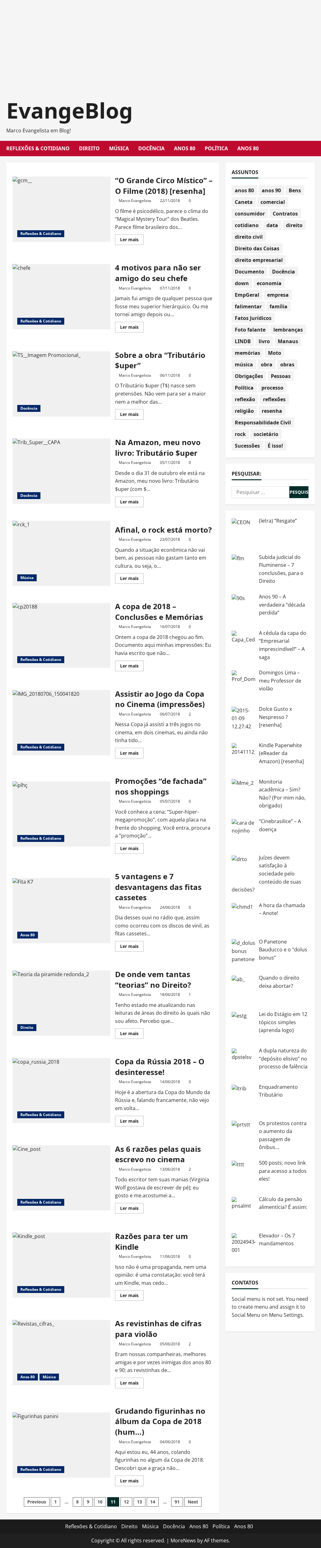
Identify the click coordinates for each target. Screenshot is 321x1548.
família (278, 306)
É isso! (275, 445)
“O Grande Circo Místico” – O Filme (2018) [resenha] (61, 209)
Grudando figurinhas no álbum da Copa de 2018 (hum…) (61, 1445)
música (244, 364)
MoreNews (183, 1540)
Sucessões (247, 445)
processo (272, 387)
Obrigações (249, 376)
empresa (278, 294)
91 (177, 1502)
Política (216, 148)
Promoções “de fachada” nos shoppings (61, 814)
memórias (247, 352)
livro (264, 341)
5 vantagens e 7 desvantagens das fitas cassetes (61, 910)
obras (287, 364)
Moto (274, 352)
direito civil (249, 236)
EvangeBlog (69, 110)
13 (139, 1502)
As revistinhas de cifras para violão (61, 1352)
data (272, 225)
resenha (272, 410)
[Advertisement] (160, 44)
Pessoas (281, 376)
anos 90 (271, 190)
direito (294, 225)
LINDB (243, 341)
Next (193, 1502)
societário (266, 434)
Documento (249, 271)
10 (100, 1502)
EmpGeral (247, 294)
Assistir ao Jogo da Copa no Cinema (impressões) (61, 722)
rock (240, 434)
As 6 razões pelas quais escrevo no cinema (61, 1177)
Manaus (288, 341)
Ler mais (132, 240)
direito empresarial (259, 260)
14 (152, 1502)
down (242, 283)
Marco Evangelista (135, 200)
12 (126, 1502)
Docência (151, 148)
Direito (89, 148)
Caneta (244, 202)
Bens (295, 190)
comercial (272, 202)
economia (269, 283)
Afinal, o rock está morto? (61, 553)
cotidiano (247, 225)
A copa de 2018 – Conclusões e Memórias (61, 635)
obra (266, 364)
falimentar (248, 306)
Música (119, 148)
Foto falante (250, 329)
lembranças (288, 329)
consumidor (250, 213)
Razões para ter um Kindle (61, 1265)
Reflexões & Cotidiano (38, 148)
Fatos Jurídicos (253, 318)
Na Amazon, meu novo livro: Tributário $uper (61, 471)
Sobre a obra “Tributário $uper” (61, 384)
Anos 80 (184, 148)
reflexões (274, 399)
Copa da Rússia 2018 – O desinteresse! (61, 1090)
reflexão (245, 399)
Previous (36, 1502)
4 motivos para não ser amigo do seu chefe (61, 296)
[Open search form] (313, 148)
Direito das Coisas (257, 248)
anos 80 (244, 190)
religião (244, 410)
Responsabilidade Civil (263, 422)
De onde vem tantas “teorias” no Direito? (61, 1003)
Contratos (285, 213)
